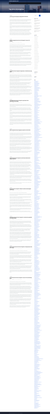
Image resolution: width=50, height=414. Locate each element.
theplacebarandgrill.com (37, 290)
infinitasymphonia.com (36, 234)
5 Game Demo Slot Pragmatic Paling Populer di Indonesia (19, 16)
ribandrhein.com (36, 188)
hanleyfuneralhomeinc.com (37, 166)
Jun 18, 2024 (11, 248)
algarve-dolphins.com (36, 264)
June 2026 (35, 39)
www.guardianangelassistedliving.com (38, 372)
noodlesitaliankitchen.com (37, 105)
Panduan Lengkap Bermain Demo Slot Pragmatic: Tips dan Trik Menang (20, 41)
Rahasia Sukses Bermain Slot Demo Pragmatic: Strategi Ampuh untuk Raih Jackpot (21, 247)
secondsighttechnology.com (37, 174)
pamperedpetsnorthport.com (37, 163)
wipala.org (35, 200)
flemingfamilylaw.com (36, 393)
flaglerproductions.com (36, 224)
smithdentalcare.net (36, 405)
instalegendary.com (36, 103)
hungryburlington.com (36, 252)
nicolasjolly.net (35, 233)
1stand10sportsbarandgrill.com (37, 168)
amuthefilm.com (36, 231)
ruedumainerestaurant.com (37, 237)
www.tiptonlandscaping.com (37, 347)
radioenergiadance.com (36, 117)
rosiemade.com (36, 164)
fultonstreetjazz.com (36, 125)
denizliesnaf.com (36, 297)
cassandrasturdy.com (36, 207)
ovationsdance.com (36, 187)
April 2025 (35, 50)
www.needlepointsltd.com (37, 341)
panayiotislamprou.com (36, 119)
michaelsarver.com (36, 175)
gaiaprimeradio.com (36, 257)
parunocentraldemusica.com (37, 371)
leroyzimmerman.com (36, 391)
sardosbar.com (36, 155)
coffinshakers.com (36, 247)
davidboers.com (36, 315)
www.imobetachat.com (36, 316)
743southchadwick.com (36, 141)
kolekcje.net (35, 189)
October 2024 (35, 59)
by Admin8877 (20, 17)
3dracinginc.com (36, 215)
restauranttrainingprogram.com (37, 181)
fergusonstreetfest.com (37, 378)
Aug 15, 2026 (11, 17)
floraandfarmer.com (36, 138)
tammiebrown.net (36, 258)
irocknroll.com (35, 151)
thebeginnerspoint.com (36, 211)
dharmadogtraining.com (37, 400)
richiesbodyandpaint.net (37, 83)
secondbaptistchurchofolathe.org (38, 397)
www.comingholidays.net (37, 212)
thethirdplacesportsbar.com (37, 364)
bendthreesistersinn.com (37, 275)
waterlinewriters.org (36, 310)
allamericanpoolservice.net (37, 182)
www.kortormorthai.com (36, 332)
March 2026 (35, 41)
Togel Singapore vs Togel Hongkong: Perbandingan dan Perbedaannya (37, 28)
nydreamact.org (36, 106)
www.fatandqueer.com (36, 333)
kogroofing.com (36, 115)
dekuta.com (35, 353)
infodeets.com (35, 86)
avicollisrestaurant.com (36, 288)
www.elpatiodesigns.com (37, 368)
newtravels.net (36, 97)
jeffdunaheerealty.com (36, 328)
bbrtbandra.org (36, 109)
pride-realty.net (36, 385)
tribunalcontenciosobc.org (37, 220)
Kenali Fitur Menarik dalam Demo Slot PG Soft (37, 26)
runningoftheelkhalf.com (37, 327)
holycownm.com (36, 281)
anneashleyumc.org (36, 334)
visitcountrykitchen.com (36, 263)
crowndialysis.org (36, 180)
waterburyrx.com (36, 291)
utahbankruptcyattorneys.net (37, 150)
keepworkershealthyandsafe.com (38, 104)
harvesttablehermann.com (37, 135)
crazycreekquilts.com (36, 227)
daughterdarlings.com (36, 85)
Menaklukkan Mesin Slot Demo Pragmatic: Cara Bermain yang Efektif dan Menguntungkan (21, 218)
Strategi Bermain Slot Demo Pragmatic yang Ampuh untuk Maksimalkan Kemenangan (19, 101)
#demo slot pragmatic (16, 17)
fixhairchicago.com (36, 296)
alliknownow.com (36, 218)
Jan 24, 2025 (11, 102)
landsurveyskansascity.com (37, 335)
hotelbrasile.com (36, 124)
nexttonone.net (36, 320)
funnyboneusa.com (36, 277)
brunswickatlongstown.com (37, 253)
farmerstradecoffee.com (37, 313)
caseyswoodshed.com (36, 295)
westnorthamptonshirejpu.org (37, 123)
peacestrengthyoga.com (37, 329)
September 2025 (36, 47)
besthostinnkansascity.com (37, 404)
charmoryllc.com (36, 214)
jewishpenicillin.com (36, 183)
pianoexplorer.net (36, 361)
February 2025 (35, 53)
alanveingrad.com (36, 265)
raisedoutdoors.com (36, 148)
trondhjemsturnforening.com (37, 373)
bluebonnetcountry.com (37, 110)
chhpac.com (35, 399)
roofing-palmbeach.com (37, 143)
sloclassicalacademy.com (37, 221)
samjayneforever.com (36, 379)
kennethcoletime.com (36, 251)
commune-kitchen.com (36, 230)
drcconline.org (35, 289)
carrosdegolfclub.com (36, 136)
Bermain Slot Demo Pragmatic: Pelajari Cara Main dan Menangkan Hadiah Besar (20, 189)
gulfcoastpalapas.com (36, 308)
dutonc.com (35, 259)
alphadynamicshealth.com (37, 386)
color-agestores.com (36, 199)
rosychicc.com (35, 202)
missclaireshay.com (36, 81)
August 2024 (35, 62)
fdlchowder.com (36, 340)
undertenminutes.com (36, 90)
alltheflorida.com (36, 381)
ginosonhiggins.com (36, 266)
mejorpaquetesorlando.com (37, 167)
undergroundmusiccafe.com (37, 406)
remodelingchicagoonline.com (37, 345)
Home (10, 3)
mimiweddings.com (36, 403)
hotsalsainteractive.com (37, 87)
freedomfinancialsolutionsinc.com (38, 330)
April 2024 (35, 68)
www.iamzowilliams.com (36, 359)
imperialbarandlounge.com (37, 147)
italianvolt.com (35, 156)
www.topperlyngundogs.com (37, 326)
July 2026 (35, 38)
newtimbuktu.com (36, 93)
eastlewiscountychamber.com (37, 219)
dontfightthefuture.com (36, 144)
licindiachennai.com (36, 84)
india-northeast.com (36, 142)
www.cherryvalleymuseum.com (37, 128)
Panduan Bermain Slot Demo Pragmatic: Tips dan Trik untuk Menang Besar (21, 278)
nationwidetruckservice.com (37, 282)
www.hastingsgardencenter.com (37, 360)
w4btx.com (35, 169)
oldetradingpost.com (36, 130)
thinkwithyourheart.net (36, 149)
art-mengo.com (36, 256)
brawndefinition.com (36, 225)
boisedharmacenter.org (36, 198)
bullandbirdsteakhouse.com (37, 342)
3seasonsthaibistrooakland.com (37, 193)
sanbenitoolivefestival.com (37, 208)
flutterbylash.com (36, 387)
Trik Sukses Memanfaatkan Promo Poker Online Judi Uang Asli (37, 23)
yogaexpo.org (35, 195)
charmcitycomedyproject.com (37, 243)
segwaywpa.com (36, 307)
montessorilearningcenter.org (37, 377)
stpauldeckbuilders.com (36, 336)
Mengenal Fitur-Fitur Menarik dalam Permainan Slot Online (37, 31)
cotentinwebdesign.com (37, 129)
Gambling (11, 15)
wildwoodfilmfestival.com (37, 122)
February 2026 (35, 42)
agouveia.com (35, 396)
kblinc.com (35, 161)
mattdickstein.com (36, 317)
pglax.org (35, 271)
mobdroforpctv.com (36, 206)
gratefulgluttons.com (36, 205)
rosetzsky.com (35, 238)
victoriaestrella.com (36, 285)
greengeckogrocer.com (36, 176)
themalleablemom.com (36, 250)
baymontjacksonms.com (37, 269)
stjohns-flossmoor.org (36, 276)
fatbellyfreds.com (36, 367)
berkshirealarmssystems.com (37, 157)
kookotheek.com (36, 118)
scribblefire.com (36, 194)
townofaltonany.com (36, 270)
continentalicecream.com (37, 226)
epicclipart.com (36, 111)
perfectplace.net (36, 192)
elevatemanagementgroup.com (37, 390)
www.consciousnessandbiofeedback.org (38, 358)
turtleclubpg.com (36, 283)
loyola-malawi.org (36, 201)
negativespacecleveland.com (37, 272)
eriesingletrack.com (36, 162)
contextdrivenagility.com (37, 245)
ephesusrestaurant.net (36, 365)
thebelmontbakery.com (36, 99)
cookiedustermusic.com (36, 278)
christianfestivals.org (36, 262)
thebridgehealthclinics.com (37, 309)
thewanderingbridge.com (37, 249)
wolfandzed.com (36, 352)
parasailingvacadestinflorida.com (37, 384)
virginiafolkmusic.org (36, 186)
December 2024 (36, 56)
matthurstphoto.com (14, 1)
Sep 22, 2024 (11, 190)
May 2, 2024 (11, 279)
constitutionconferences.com (37, 298)
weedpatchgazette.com (37, 160)
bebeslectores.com (36, 132)
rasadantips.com (36, 92)
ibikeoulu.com (35, 246)
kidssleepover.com (36, 96)
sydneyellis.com (36, 179)
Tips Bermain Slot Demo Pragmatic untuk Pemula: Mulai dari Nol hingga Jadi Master (20, 158)
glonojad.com (35, 239)
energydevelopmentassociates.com (38, 137)
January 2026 (35, 44)
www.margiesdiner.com (36, 339)
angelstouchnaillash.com (37, 170)
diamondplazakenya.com (37, 374)
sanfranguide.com (36, 213)
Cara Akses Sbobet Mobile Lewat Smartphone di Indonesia (37, 21)
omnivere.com (35, 91)
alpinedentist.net (36, 116)
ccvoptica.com (36, 349)
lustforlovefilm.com (36, 232)
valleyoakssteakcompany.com (37, 294)
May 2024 (35, 67)
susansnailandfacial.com (37, 323)
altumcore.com (36, 302)
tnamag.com (35, 304)
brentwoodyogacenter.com (37, 346)
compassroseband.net (36, 301)
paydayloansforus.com (36, 98)
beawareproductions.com (37, 244)
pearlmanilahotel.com (36, 112)
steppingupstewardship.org (37, 348)
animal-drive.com (36, 303)
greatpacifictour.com (36, 284)
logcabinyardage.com (36, 314)
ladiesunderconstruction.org (37, 131)
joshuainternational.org (36, 322)
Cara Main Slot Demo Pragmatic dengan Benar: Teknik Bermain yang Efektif (21, 71)
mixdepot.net (35, 355)
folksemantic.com (36, 154)
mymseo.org (35, 398)
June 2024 (35, 65)
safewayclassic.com (36, 100)
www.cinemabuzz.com (36, 354)
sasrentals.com (36, 173)
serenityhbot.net (36, 321)
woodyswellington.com (36, 366)
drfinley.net (35, 392)
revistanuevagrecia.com (37, 240)
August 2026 (35, 36)
